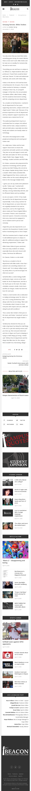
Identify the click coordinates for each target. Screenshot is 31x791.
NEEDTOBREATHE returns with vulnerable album (20, 605)
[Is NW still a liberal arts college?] (8, 482)
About (5, 2)
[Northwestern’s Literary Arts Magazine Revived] (8, 573)
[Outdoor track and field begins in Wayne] (8, 674)
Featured (11, 15)
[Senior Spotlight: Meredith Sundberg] (8, 585)
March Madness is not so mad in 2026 (21, 663)
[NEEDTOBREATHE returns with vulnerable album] (8, 605)
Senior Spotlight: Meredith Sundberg (21, 583)
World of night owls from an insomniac (21, 490)
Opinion (21, 774)
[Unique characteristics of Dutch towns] (15, 384)
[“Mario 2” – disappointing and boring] (15, 549)
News (9, 774)
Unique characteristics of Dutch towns (15, 395)
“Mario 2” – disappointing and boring (14, 561)
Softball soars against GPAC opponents (13, 643)
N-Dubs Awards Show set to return (21, 653)
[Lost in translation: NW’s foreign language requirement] (8, 512)
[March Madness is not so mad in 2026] (8, 664)
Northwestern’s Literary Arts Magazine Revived (20, 573)
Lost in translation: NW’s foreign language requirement (21, 513)
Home (4, 15)
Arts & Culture (13, 776)
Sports (20, 776)
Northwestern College (21, 2)
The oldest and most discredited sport (21, 524)
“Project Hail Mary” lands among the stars (20, 594)
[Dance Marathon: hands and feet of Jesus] (8, 501)
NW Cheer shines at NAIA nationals (21, 682)
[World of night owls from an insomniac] (8, 492)
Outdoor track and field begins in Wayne (21, 673)
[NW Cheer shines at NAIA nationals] (8, 684)
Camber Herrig (13, 27)
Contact (11, 2)
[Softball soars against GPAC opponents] (15, 631)
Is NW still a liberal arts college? (20, 481)
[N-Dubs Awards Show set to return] (8, 655)
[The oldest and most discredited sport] (8, 525)
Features (12, 21)
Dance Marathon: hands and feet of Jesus (20, 501)
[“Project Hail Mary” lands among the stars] (8, 594)
